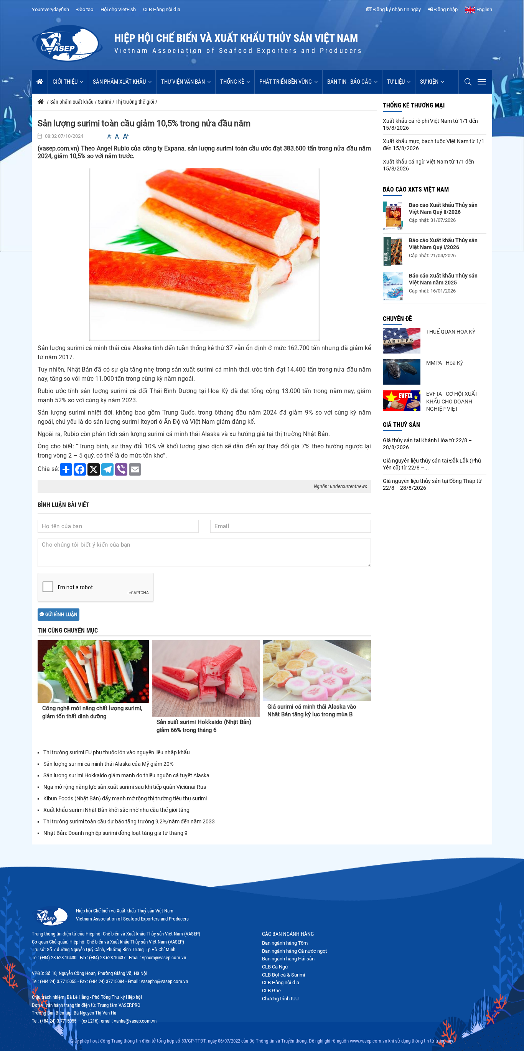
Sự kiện (429, 81)
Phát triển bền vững (285, 81)
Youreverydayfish (50, 9)
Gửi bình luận (60, 614)
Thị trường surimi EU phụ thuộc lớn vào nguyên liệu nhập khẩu (117, 752)
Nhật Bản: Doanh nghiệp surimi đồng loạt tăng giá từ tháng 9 (115, 833)
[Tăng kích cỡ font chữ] (125, 136)
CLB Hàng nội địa (161, 9)
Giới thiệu (65, 81)
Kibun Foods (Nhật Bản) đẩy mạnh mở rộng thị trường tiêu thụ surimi (125, 798)
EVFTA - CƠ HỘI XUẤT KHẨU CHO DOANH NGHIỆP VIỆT (452, 401)
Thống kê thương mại (414, 105)
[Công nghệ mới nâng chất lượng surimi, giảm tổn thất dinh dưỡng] (93, 671)
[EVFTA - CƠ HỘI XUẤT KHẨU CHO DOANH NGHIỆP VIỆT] (401, 400)
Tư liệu (396, 81)
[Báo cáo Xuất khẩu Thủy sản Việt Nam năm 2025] (393, 286)
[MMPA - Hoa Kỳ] (401, 372)
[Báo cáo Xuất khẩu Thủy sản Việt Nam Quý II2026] (393, 216)
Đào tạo (84, 9)
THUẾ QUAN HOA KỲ (450, 332)
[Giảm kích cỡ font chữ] (109, 136)
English (483, 9)
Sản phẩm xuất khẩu (119, 81)
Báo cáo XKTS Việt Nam (416, 189)
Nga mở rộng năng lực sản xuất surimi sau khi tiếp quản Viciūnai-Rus (124, 787)
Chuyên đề (397, 318)
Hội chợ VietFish (118, 9)
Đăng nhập (445, 9)
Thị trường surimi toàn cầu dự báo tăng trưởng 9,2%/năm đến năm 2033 (129, 821)
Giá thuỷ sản (401, 424)
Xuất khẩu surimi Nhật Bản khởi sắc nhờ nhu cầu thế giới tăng (116, 810)
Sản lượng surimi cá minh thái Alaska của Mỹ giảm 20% (109, 764)
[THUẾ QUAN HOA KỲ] (401, 341)
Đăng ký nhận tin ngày (396, 9)
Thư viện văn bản (183, 81)
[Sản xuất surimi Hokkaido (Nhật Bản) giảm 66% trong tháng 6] (206, 678)
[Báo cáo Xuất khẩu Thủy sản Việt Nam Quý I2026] (393, 251)
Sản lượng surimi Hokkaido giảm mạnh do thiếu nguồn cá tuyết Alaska (126, 775)
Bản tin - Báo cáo (349, 81)
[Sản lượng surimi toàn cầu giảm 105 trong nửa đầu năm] (204, 254)
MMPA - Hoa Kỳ (444, 363)
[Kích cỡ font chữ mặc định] (117, 136)
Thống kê (232, 81)
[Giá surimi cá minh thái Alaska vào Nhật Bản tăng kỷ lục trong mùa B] (317, 670)
